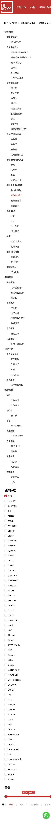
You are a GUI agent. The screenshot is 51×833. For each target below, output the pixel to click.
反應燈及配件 (17, 113)
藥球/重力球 (16, 62)
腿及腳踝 (15, 231)
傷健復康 (8, 389)
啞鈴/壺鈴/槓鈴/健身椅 (21, 57)
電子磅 (14, 461)
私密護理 (15, 313)
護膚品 (14, 297)
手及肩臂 (15, 226)
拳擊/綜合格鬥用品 (15, 159)
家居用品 (15, 359)
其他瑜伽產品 (17, 154)
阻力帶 (14, 67)
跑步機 (14, 88)
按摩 (8, 236)
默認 (11, 804)
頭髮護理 (10, 328)
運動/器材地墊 (13, 251)
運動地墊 (15, 256)
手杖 (8, 420)
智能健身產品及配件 (20, 52)
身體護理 (10, 302)
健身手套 (15, 123)
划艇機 (14, 103)
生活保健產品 (12, 354)
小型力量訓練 (17, 78)
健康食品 (15, 476)
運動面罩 (15, 205)
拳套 (13, 175)
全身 (13, 215)
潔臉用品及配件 (18, 292)
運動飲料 (15, 272)
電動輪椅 (15, 400)
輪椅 (8, 395)
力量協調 (10, 441)
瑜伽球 (14, 144)
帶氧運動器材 (12, 83)
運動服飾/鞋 (12, 37)
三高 (13, 369)
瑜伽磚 (14, 139)
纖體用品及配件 (18, 318)
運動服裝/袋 (16, 200)
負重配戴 (15, 72)
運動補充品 (11, 267)
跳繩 (13, 118)
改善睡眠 (15, 364)
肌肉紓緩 (15, 246)
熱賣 (22, 804)
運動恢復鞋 (43, 22)
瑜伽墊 (14, 149)
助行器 (9, 410)
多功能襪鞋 (16, 190)
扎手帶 (14, 169)
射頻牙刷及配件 (18, 343)
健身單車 (15, 93)
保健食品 (15, 374)
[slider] (5, 796)
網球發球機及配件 (19, 129)
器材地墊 (15, 261)
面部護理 (10, 282)
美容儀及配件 (17, 287)
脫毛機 (14, 308)
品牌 (32, 7)
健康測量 (10, 456)
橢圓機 (14, 98)
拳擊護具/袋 (16, 180)
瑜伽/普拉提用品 (14, 134)
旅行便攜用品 (17, 384)
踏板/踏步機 (16, 108)
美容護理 (8, 277)
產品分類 (21, 7)
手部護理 (15, 323)
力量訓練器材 (12, 47)
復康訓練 (10, 430)
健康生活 (8, 348)
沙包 (13, 164)
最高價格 (34, 804)
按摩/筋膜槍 (16, 241)
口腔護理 (10, 338)
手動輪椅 (15, 405)
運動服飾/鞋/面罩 (28, 22)
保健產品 (10, 471)
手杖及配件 (16, 425)
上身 (13, 221)
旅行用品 (10, 379)
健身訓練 (13, 22)
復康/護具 (11, 210)
